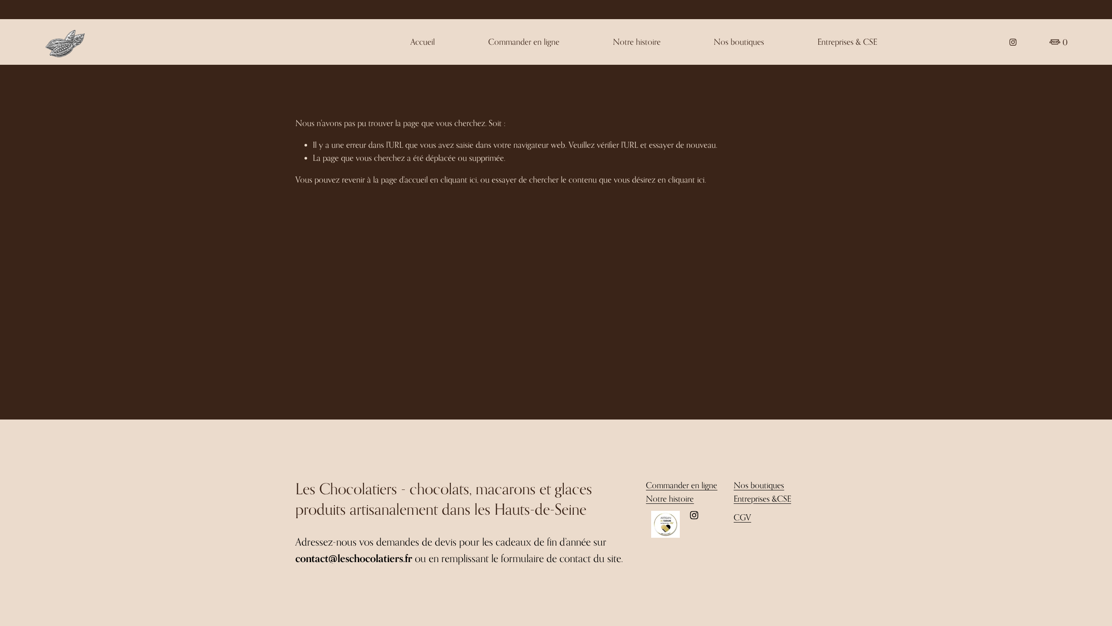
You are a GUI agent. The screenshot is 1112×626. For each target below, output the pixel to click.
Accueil (422, 42)
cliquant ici (458, 179)
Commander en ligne (523, 42)
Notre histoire (637, 42)
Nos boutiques (739, 42)
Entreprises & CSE (847, 42)
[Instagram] (1013, 42)
